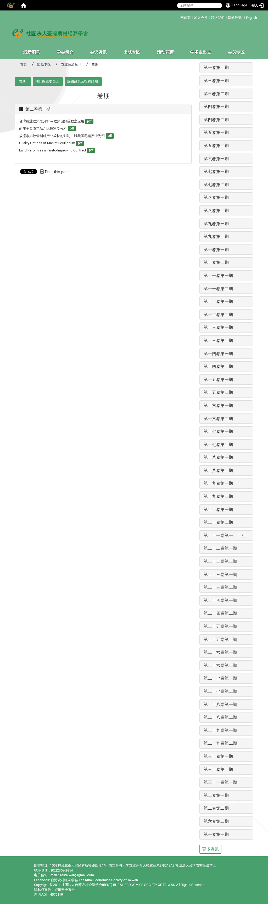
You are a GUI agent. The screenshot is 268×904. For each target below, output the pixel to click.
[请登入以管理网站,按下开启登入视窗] (10, 5)
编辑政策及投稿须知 (82, 81)
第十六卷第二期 (218, 418)
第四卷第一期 (216, 106)
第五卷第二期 (216, 145)
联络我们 (218, 18)
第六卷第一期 (216, 158)
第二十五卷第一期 (220, 626)
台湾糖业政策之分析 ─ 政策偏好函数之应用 (51, 121)
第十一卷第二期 (218, 288)
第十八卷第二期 (218, 470)
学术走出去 (200, 52)
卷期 (22, 81)
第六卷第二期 (216, 821)
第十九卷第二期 (218, 496)
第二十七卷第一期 (220, 678)
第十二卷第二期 (218, 314)
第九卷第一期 (216, 223)
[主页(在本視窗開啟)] (50, 33)
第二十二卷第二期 (220, 561)
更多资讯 (210, 849)
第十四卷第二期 (218, 366)
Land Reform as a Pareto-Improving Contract (52, 150)
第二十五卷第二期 (220, 639)
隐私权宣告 (42, 890)
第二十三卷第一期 (220, 574)
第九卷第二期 (216, 236)
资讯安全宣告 (64, 890)
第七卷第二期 (216, 184)
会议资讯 (98, 52)
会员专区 (236, 52)
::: (178, 17)
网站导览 (235, 18)
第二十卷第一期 (218, 509)
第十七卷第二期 (218, 444)
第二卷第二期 (216, 808)
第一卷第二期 (216, 67)
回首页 (185, 18)
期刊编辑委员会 (47, 81)
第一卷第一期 (216, 834)
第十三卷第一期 (218, 327)
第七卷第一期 (216, 171)
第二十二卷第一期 (220, 548)
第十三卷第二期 (218, 340)
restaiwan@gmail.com (77, 875)
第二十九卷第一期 (220, 730)
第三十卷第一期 (218, 756)
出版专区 (132, 52)
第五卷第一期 (216, 132)
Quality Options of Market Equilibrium (47, 143)
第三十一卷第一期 (220, 782)
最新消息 (31, 52)
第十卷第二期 (216, 262)
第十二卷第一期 (218, 301)
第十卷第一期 (216, 249)
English (251, 18)
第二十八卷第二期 (220, 717)
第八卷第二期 (216, 210)
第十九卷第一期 (218, 483)
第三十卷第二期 (218, 769)
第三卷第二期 (216, 93)
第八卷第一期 (216, 197)
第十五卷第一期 (218, 379)
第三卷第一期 (216, 80)
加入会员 (201, 18)
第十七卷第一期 (218, 431)
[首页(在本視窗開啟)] (23, 5)
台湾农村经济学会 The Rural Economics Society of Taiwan (94, 880)
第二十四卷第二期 (220, 613)
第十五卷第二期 (218, 392)
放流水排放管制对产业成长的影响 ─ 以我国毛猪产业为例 (62, 136)
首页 (23, 64)
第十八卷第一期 (218, 457)
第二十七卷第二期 (220, 691)
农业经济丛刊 (71, 64)
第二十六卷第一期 (220, 652)
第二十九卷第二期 (220, 743)
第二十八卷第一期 (220, 704)
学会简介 (65, 52)
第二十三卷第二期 (220, 587)
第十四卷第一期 (218, 353)
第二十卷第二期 (218, 522)
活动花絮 (165, 52)
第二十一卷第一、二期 (224, 535)
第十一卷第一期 (218, 275)
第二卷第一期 (38, 109)
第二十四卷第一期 (220, 600)
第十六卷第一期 (218, 405)
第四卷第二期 (216, 119)
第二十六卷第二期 (220, 665)
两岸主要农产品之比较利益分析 (43, 128)
